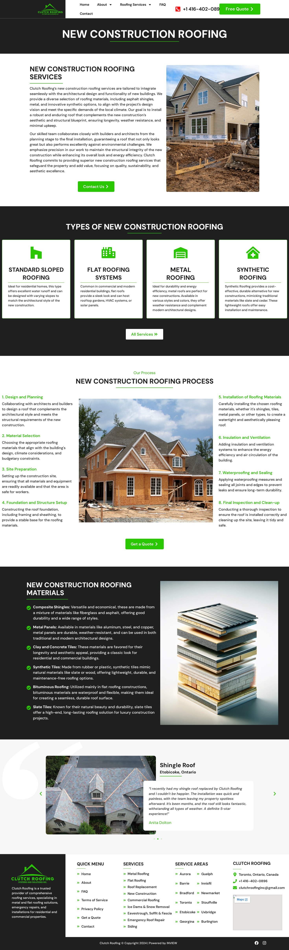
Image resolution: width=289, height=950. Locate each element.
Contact (86, 13)
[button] (40, 793)
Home (84, 4)
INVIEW (172, 943)
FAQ (162, 4)
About (102, 4)
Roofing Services (133, 4)
